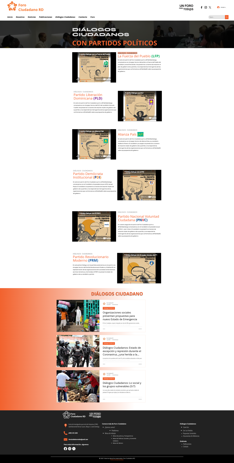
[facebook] (201, 7)
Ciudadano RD (31, 9)
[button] (20, 16)
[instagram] (205, 7)
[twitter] (210, 7)
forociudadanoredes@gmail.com (78, 439)
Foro (22, 5)
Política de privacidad (117, 460)
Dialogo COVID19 (109, 308)
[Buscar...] (227, 17)
